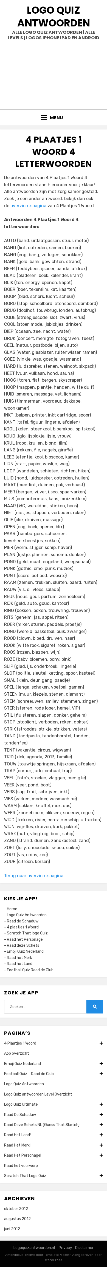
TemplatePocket (56, 1255)
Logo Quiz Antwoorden (53, 16)
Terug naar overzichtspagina (33, 875)
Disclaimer (84, 1247)
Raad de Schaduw (22, 921)
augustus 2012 (17, 1219)
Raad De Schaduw (20, 1114)
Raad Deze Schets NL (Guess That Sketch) (42, 1125)
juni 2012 (12, 1229)
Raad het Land (19, 963)
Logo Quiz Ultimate (21, 1104)
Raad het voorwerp (21, 1165)
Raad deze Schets (23, 945)
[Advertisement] (53, 73)
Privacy (65, 1247)
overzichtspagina (28, 205)
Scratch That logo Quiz (27, 933)
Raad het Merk (19, 957)
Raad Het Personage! (22, 1155)
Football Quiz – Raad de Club (29, 1074)
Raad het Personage (25, 939)
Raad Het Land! (17, 1135)
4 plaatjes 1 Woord (23, 927)
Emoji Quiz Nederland (25, 951)
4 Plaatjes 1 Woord (20, 1043)
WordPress (53, 1260)
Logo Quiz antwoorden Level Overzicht (38, 1094)
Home (12, 909)
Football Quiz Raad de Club (30, 970)
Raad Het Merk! (17, 1145)
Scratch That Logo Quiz (25, 1176)
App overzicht (16, 1053)
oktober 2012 (16, 1208)
